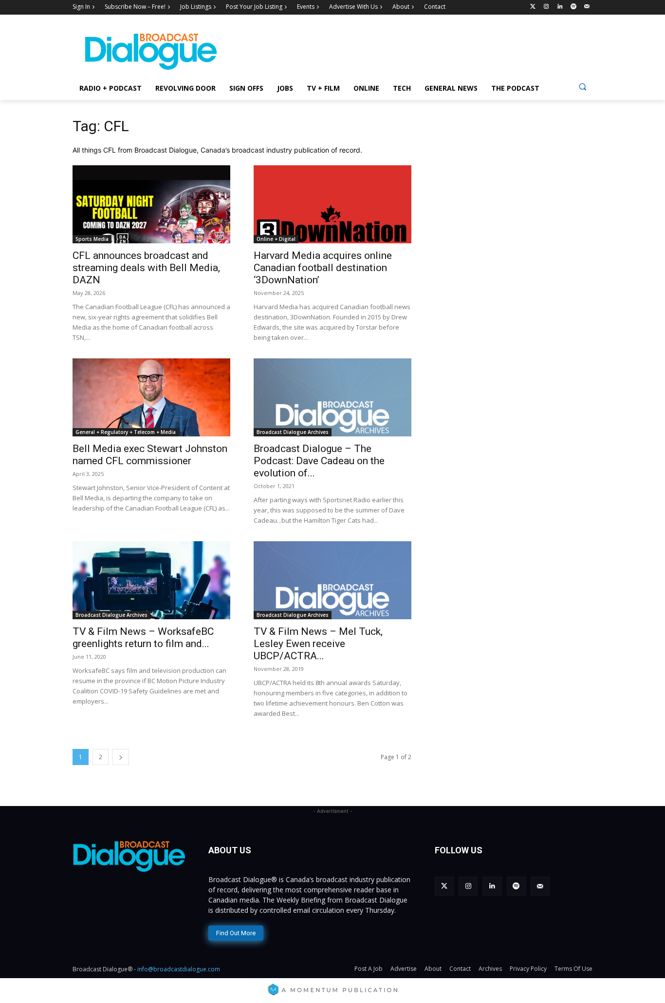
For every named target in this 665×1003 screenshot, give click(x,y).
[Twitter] (532, 7)
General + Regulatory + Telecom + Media (125, 432)
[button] (582, 87)
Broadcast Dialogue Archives (293, 432)
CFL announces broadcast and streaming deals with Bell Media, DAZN (146, 268)
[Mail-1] (586, 7)
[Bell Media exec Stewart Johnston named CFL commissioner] (151, 397)
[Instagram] (546, 7)
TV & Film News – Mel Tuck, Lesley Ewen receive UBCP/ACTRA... (318, 644)
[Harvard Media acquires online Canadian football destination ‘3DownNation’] (332, 204)
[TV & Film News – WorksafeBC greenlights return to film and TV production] (151, 580)
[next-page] (120, 757)
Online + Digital (276, 239)
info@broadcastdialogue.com (178, 969)
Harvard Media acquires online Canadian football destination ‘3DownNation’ (323, 268)
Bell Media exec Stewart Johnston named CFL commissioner (150, 455)
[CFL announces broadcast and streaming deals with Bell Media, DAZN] (151, 204)
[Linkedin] (560, 7)
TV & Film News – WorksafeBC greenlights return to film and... (143, 637)
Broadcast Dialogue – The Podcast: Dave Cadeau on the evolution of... (319, 461)
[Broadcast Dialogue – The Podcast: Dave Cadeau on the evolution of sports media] (332, 397)
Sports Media (92, 239)
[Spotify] (573, 7)
